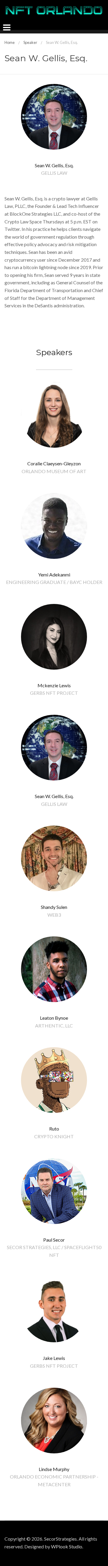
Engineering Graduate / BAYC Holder (54, 582)
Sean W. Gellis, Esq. (54, 796)
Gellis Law (54, 173)
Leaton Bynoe (54, 1018)
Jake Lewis (54, 1358)
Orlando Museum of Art (54, 471)
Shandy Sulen (54, 907)
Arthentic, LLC (54, 1025)
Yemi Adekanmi (54, 574)
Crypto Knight (54, 1136)
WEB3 (54, 915)
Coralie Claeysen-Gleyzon (54, 463)
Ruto (54, 1128)
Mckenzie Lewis (54, 685)
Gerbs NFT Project (54, 693)
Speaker (30, 42)
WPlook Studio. (67, 1546)
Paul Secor (54, 1240)
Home (9, 42)
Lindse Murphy (54, 1469)
